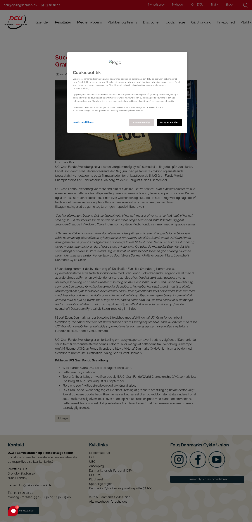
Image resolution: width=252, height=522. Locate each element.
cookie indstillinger (83, 122)
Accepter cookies (169, 122)
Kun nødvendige (142, 122)
